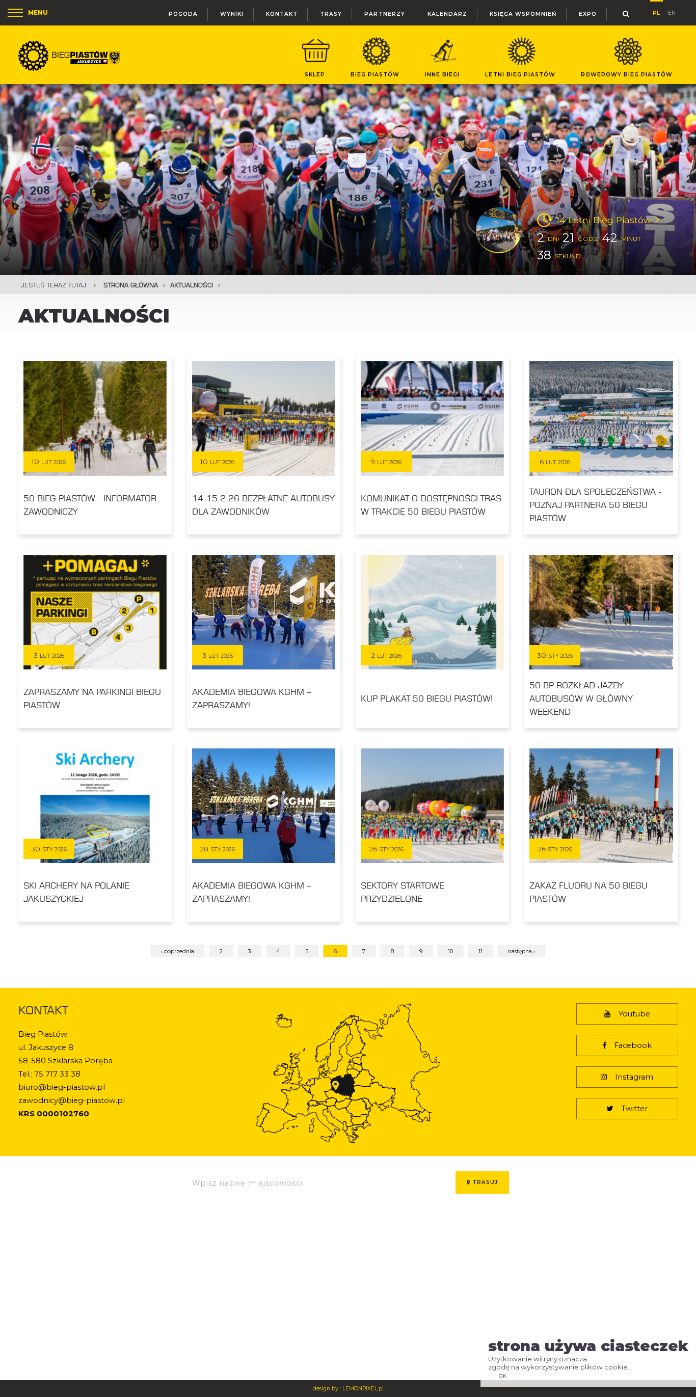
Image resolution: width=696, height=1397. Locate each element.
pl (656, 11)
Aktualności (191, 285)
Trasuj (484, 1182)
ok (503, 1376)
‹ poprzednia (177, 951)
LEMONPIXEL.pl (363, 1388)
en (672, 12)
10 (450, 951)
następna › (521, 951)
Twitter (634, 1108)
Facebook (633, 1045)
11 (480, 951)
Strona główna (130, 285)
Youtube (634, 1013)
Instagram (634, 1077)
